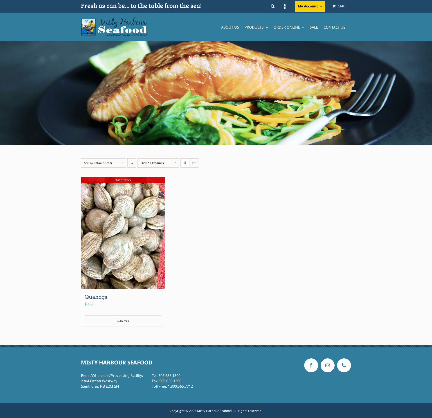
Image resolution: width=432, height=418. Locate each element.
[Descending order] (131, 163)
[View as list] (193, 163)
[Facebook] (311, 365)
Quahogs (96, 296)
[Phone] (344, 365)
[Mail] (328, 365)
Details (124, 321)
